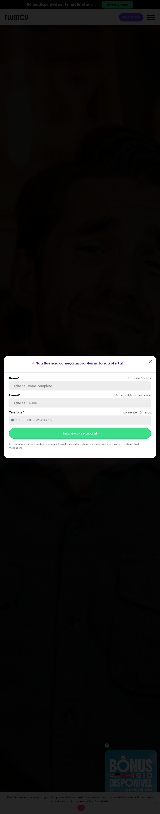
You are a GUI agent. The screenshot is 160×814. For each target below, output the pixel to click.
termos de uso (91, 444)
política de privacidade (68, 444)
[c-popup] (151, 361)
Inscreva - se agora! (80, 433)
